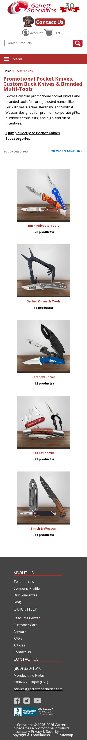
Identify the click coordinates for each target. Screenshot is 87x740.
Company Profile (27, 588)
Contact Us (50, 21)
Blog (17, 602)
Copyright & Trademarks (30, 735)
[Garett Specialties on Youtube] (37, 700)
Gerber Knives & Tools (44, 301)
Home (7, 71)
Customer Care (25, 625)
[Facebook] (17, 700)
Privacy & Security (45, 731)
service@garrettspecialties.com (38, 689)
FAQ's (18, 638)
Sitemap (66, 735)
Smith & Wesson (43, 528)
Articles (19, 645)
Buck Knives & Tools (43, 226)
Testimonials (24, 581)
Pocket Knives (24, 71)
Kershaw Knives (44, 377)
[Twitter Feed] (26, 700)
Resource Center (27, 618)
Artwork (20, 631)
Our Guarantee (25, 595)
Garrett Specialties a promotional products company (41, 728)
